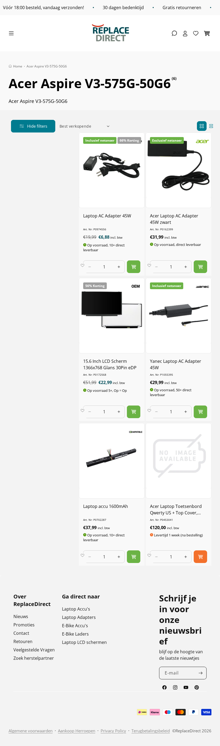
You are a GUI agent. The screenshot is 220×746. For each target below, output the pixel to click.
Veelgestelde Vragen (34, 650)
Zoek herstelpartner (33, 658)
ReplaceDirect (188, 730)
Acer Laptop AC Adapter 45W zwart (174, 219)
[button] (13, 33)
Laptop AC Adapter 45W (107, 216)
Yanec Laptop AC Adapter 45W (175, 364)
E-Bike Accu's (75, 626)
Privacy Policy (113, 730)
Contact (21, 633)
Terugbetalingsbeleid (150, 730)
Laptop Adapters (79, 617)
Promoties (24, 625)
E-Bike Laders (75, 634)
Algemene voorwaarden (31, 730)
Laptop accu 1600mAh (105, 506)
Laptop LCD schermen (84, 642)
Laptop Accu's (76, 609)
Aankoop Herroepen (76, 730)
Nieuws (20, 616)
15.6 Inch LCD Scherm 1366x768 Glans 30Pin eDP (110, 364)
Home (17, 66)
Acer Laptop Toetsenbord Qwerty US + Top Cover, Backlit (176, 509)
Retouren (22, 641)
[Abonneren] (200, 673)
